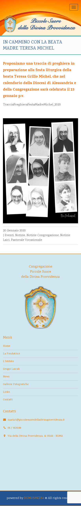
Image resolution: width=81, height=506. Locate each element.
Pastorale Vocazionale (26, 240)
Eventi (9, 235)
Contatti (8, 400)
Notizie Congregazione (43, 235)
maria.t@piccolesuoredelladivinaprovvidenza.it (36, 420)
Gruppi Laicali (11, 369)
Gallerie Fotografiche (16, 384)
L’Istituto (8, 361)
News (6, 377)
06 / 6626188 (14, 428)
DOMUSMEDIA (34, 498)
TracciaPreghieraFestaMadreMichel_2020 (32, 105)
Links (6, 392)
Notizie (20, 235)
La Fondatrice (11, 354)
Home (6, 346)
